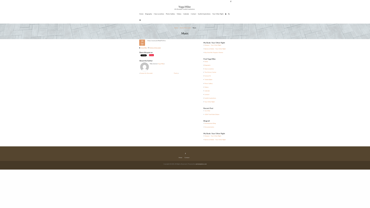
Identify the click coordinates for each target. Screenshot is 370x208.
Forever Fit (207, 76)
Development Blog (210, 123)
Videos (179, 14)
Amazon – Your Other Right (213, 45)
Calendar (186, 14)
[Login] (226, 14)
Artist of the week (185, 28)
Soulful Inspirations (204, 14)
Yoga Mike (144, 48)
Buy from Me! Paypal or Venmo (214, 52)
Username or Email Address (234, 4)
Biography (148, 14)
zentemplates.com (201, 164)
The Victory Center (160, 20)
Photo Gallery (170, 14)
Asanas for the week (146, 73)
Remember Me (234, 19)
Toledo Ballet (208, 79)
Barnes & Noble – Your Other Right (215, 49)
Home (141, 14)
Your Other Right (217, 14)
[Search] (229, 14)
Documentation (209, 127)
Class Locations (159, 14)
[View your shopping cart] (140, 20)
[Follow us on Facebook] (230, 1)
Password (234, 12)
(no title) (207, 111)
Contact (193, 14)
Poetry (176, 73)
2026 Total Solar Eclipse (212, 114)
